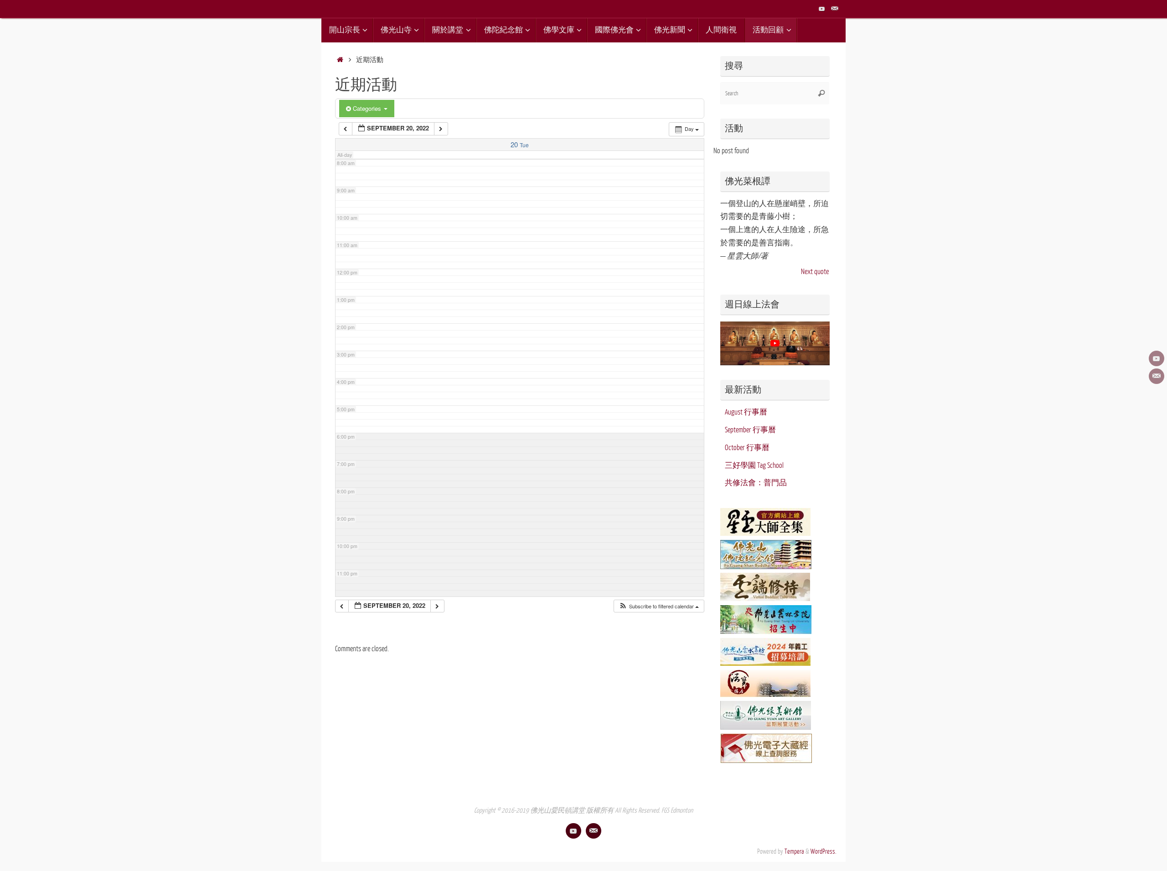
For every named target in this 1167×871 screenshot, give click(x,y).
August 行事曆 (746, 412)
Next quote (815, 272)
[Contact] (834, 8)
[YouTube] (822, 8)
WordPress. (824, 851)
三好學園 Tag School (754, 465)
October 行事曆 (747, 448)
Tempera (794, 851)
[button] (658, 606)
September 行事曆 (750, 430)
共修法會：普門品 (756, 483)
